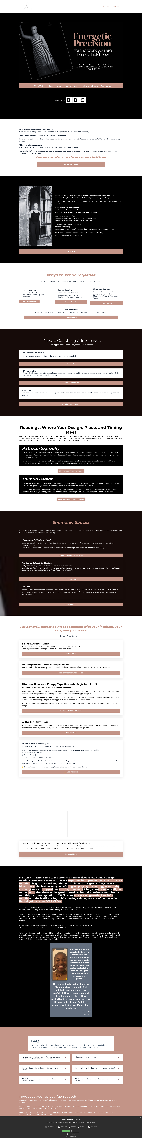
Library (113, 6)
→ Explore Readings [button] (71, 302)
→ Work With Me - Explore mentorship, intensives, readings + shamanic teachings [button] (71, 86)
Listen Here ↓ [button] (71, 654)
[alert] (71, 1127)
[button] (71, 1134)
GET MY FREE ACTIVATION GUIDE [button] (71, 673)
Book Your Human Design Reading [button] (71, 499)
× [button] (140, 1117)
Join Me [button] (71, 251)
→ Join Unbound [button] (71, 604)
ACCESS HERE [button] (71, 733)
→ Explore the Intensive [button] (71, 404)
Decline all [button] (76, 1131)
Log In (119, 6)
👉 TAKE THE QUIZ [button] (71, 772)
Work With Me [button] (71, 164)
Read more (80, 1124)
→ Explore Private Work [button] (29, 301)
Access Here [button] (71, 854)
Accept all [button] (66, 1131)
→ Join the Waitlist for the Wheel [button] (71, 555)
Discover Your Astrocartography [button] (71, 471)
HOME (99, 6)
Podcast (106, 6)
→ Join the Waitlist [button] (71, 579)
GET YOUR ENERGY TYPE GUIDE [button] (71, 711)
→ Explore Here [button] (106, 303)
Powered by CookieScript (71, 1136)
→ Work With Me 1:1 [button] (71, 383)
